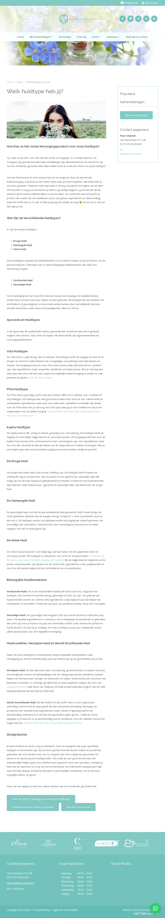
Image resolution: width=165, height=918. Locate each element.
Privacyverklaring (41, 909)
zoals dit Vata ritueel (39, 377)
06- (122, 149)
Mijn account (151, 2)
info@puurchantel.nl (130, 153)
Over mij (81, 36)
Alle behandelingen (40, 36)
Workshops (65, 36)
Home (20, 36)
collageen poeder (16, 686)
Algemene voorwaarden (65, 909)
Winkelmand (131, 2)
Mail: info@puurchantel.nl (20, 883)
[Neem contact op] (155, 908)
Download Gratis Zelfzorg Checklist (33, 807)
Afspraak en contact (137, 36)
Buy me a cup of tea (78, 807)
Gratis (95, 36)
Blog (19, 82)
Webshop (112, 36)
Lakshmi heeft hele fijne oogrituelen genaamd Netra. (53, 722)
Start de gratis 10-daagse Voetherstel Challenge (41, 799)
